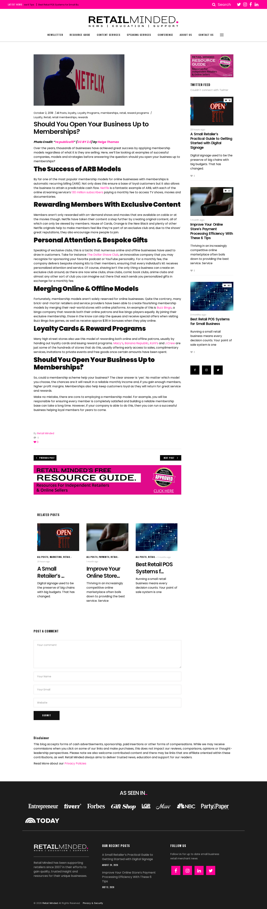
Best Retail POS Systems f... (154, 567)
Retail (47, 117)
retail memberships (64, 117)
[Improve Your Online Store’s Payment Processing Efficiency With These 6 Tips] (107, 537)
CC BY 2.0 (84, 142)
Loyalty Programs (88, 113)
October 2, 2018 (43, 113)
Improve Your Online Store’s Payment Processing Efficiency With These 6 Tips (211, 231)
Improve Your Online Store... (103, 572)
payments (104, 556)
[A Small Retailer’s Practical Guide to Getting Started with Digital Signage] (58, 537)
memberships (109, 113)
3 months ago (164, 557)
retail (123, 113)
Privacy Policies (75, 763)
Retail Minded (45, 433)
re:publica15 (64, 142)
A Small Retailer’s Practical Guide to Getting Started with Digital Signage (211, 141)
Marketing (56, 556)
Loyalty (38, 117)
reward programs (138, 113)
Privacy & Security (93, 903)
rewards (83, 117)
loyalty (72, 113)
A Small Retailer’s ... (50, 572)
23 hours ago (43, 561)
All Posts (61, 113)
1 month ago (92, 561)
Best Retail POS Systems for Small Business (47, 4)
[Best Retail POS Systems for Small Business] (157, 537)
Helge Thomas (108, 142)
